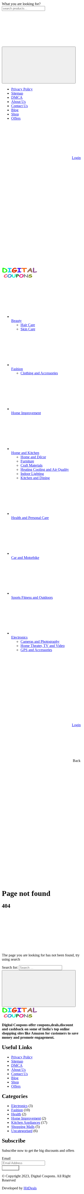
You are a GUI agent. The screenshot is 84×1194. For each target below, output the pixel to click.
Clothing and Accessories (39, 373)
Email (6, 1158)
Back (76, 761)
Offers (16, 118)
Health (16, 1114)
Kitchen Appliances (25, 1122)
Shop (15, 114)
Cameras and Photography (40, 641)
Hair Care (28, 325)
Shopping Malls (23, 1127)
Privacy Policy (22, 89)
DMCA (17, 97)
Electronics (19, 1106)
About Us (18, 102)
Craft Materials (31, 465)
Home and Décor (33, 457)
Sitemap (17, 93)
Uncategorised (21, 1131)
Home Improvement (26, 1118)
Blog (14, 110)
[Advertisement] (42, 842)
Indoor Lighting (32, 474)
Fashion (17, 1110)
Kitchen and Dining (35, 478)
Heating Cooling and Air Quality (45, 469)
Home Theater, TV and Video (43, 646)
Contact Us (19, 106)
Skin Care (28, 329)
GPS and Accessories (36, 650)
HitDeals (30, 1188)
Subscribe (10, 1168)
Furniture (27, 461)
